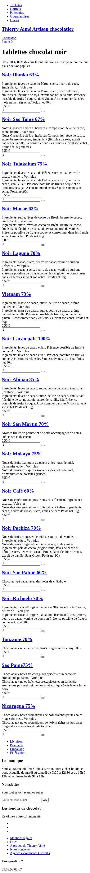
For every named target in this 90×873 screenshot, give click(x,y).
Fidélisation (17, 752)
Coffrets (15, 9)
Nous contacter (20, 849)
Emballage (17, 749)
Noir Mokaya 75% (22, 453)
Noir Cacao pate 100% (26, 338)
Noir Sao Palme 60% (24, 572)
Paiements (16, 745)
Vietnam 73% (16, 294)
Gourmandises (19, 16)
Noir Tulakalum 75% (24, 164)
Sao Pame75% (17, 665)
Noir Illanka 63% (20, 74)
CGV (13, 842)
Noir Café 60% (18, 491)
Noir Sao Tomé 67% (23, 119)
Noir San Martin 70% (25, 424)
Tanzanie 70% (17, 639)
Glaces (14, 20)
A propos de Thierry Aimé (27, 845)
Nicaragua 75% (18, 706)
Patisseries (17, 12)
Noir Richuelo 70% (22, 598)
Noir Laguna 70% (21, 253)
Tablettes (16, 5)
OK (45, 799)
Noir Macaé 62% (20, 208)
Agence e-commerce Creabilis (30, 853)
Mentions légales (21, 838)
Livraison (16, 741)
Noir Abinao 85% (20, 379)
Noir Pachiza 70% (21, 528)
